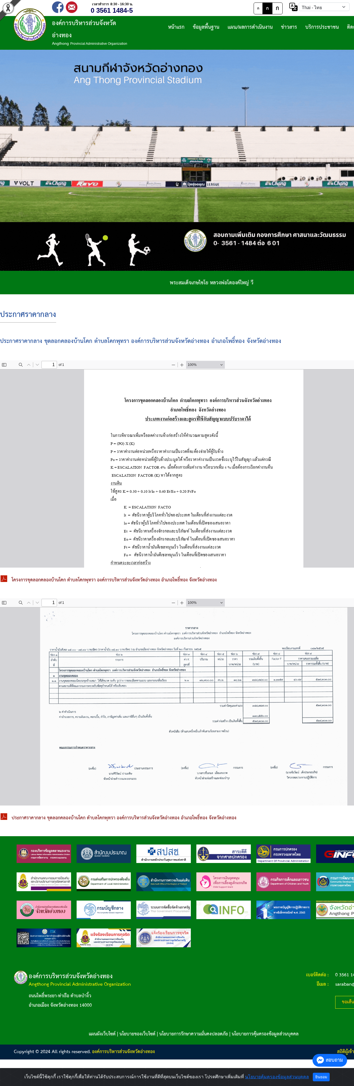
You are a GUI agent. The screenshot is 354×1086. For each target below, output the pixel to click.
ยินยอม (321, 1077)
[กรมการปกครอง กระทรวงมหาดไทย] (283, 853)
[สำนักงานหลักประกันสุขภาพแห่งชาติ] (163, 853)
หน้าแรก (176, 27)
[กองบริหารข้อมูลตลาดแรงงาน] (44, 853)
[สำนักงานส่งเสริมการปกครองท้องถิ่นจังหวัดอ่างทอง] (44, 909)
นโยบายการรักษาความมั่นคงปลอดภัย (193, 1034)
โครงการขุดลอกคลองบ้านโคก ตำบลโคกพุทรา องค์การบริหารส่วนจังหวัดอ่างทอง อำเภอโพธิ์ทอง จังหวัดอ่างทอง (114, 580)
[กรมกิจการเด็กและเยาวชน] (283, 881)
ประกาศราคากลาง (28, 315)
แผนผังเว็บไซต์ (102, 1034)
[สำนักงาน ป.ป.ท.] (163, 937)
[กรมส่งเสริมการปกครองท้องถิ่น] (104, 881)
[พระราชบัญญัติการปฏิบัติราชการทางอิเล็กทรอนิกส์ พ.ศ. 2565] (283, 909)
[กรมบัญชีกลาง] (104, 909)
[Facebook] (58, 6)
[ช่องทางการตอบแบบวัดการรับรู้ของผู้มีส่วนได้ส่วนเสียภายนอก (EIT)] (44, 937)
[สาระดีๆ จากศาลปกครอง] (223, 853)
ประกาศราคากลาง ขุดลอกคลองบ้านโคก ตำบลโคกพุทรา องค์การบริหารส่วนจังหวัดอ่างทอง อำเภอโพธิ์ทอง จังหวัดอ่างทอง (124, 818)
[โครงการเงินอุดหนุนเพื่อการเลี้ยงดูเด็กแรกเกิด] (223, 881)
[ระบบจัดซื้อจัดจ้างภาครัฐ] (163, 909)
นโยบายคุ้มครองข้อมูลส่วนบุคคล (277, 1076)
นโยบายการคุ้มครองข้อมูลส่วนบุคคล (265, 1034)
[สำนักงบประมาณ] (104, 853)
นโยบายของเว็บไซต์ (137, 1034)
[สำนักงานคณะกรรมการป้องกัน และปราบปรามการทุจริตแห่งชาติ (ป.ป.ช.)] (44, 881)
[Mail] (71, 6)
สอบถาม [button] (334, 1060)
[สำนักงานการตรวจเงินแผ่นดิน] (163, 881)
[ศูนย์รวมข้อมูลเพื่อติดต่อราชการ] (223, 909)
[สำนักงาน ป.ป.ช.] (104, 937)
